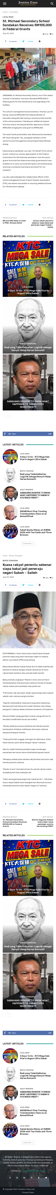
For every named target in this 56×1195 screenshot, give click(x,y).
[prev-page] (4, 415)
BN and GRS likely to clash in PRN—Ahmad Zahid (14, 222)
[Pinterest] (31, 1177)
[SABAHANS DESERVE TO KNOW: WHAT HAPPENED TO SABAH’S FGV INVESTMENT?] (28, 382)
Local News (13, 12)
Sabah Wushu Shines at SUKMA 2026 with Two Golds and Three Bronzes (36, 532)
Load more (27, 543)
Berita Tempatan (28, 344)
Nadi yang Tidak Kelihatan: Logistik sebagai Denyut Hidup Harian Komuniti (28, 348)
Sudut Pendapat (28, 398)
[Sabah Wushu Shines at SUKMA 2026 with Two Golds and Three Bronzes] (10, 531)
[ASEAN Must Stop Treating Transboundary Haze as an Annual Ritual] (10, 512)
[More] (39, 41)
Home (5, 12)
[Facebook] (10, 1177)
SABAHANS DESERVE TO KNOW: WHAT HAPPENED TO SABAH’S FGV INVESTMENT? (28, 404)
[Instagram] (17, 1177)
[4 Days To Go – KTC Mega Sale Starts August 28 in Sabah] (28, 269)
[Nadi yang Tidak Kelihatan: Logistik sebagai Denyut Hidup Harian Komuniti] (28, 326)
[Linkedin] (24, 1177)
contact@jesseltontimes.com (33, 1171)
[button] (4, 3)
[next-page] (8, 415)
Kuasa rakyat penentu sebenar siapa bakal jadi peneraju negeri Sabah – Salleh (42, 224)
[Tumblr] (38, 1177)
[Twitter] (46, 1177)
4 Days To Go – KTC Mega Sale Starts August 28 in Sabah (28, 292)
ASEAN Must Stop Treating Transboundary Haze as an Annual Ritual (33, 513)
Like (49, 434)
